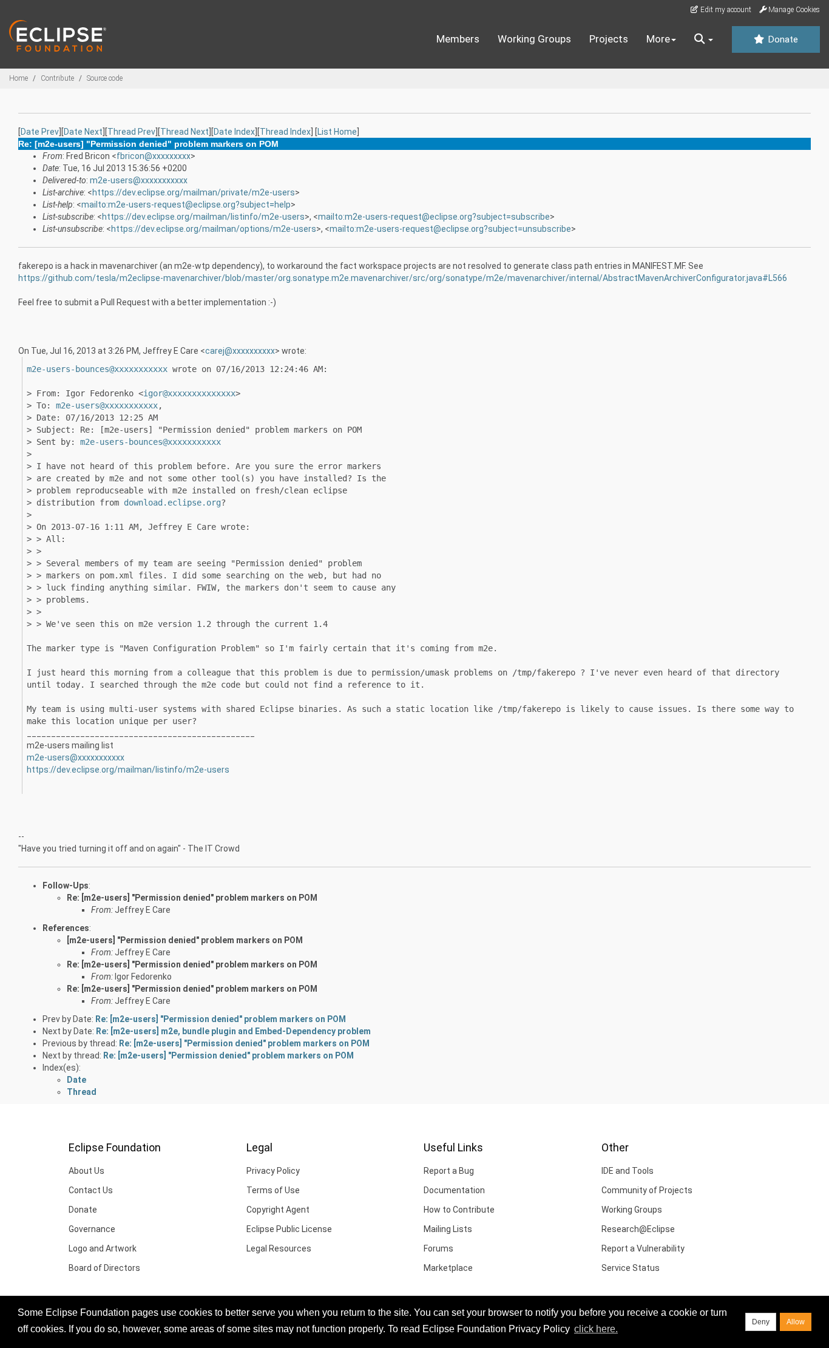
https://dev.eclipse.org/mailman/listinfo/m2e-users (203, 217)
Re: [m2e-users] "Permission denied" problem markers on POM (192, 898)
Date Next (83, 132)
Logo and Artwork (103, 1248)
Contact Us (91, 1190)
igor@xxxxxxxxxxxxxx (189, 393)
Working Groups (534, 39)
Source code (105, 78)
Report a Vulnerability (643, 1248)
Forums (438, 1248)
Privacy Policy (273, 1171)
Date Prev (40, 132)
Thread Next (184, 132)
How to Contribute (459, 1209)
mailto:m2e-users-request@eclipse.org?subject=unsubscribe (450, 229)
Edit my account (725, 9)
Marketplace (448, 1268)
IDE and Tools (627, 1171)
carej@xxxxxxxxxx (240, 351)
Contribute (57, 78)
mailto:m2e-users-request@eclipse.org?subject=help (186, 204)
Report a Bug (449, 1171)
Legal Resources (278, 1248)
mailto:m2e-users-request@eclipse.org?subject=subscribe (434, 217)
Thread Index (285, 132)
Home (18, 78)
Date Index (234, 132)
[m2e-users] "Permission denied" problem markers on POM (185, 940)
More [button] (658, 39)
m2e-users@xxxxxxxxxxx (139, 180)
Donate (781, 39)
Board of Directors (104, 1268)
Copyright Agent (278, 1209)
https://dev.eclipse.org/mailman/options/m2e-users (213, 229)
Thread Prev (131, 132)
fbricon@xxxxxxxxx (154, 156)
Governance (92, 1229)
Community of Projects (646, 1190)
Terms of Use (273, 1190)
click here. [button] (596, 1329)
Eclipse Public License (289, 1229)
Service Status (630, 1268)
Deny (761, 1322)
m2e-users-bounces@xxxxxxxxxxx (97, 369)
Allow (796, 1322)
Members (457, 39)
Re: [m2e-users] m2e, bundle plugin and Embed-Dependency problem (233, 1031)
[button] (703, 39)
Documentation (454, 1190)
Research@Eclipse (638, 1229)
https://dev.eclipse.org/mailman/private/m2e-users (193, 192)
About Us (86, 1171)
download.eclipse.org (172, 502)
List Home (337, 132)
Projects (608, 39)
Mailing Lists (448, 1229)
